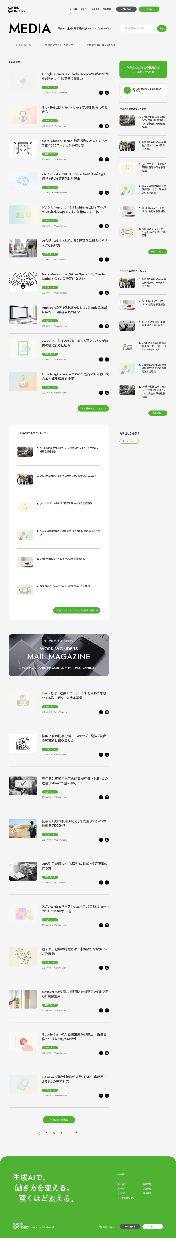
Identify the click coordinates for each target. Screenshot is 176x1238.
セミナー (84, 9)
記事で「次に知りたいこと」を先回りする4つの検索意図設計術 (74, 823)
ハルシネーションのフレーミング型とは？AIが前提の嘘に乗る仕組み (75, 343)
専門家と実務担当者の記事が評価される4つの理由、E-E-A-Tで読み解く (75, 781)
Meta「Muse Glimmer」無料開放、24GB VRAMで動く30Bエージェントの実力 (74, 143)
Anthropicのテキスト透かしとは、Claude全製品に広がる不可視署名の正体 (74, 309)
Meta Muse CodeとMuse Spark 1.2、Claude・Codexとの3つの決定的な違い (74, 276)
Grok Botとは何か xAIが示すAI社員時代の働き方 (75, 109)
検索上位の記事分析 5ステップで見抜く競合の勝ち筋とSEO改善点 (74, 738)
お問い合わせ (126, 9)
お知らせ (121, 1193)
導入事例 (147, 1193)
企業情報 (95, 9)
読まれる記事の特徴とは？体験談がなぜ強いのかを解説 (75, 951)
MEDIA (149, 9)
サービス (73, 9)
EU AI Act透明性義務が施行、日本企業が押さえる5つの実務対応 (74, 1079)
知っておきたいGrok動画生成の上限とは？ (153, 323)
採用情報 (107, 9)
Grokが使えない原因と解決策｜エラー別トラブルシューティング (154, 346)
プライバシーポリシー (107, 1227)
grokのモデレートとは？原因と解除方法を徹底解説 (66, 503)
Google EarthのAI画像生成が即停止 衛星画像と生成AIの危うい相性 (74, 1036)
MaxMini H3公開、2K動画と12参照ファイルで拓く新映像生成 (75, 994)
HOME (121, 1174)
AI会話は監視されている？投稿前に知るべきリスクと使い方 (74, 243)
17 (77, 1133)
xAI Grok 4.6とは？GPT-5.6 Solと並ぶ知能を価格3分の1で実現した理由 (74, 176)
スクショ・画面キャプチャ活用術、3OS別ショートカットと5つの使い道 (75, 908)
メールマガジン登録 (126, 1198)
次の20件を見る (59, 1120)
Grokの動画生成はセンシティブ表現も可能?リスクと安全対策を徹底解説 (69, 449)
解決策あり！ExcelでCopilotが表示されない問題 (65, 586)
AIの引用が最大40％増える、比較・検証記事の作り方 (74, 866)
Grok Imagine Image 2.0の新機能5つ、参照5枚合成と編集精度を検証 (75, 376)
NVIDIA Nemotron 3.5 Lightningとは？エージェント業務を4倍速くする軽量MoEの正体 (74, 209)
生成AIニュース (50, 87)
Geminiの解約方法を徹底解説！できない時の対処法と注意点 (70, 532)
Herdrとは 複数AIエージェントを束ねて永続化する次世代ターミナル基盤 (74, 695)
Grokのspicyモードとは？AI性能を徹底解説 (62, 558)
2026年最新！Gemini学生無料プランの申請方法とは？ (68, 475)
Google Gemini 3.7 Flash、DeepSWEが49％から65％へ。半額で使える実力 (75, 76)
